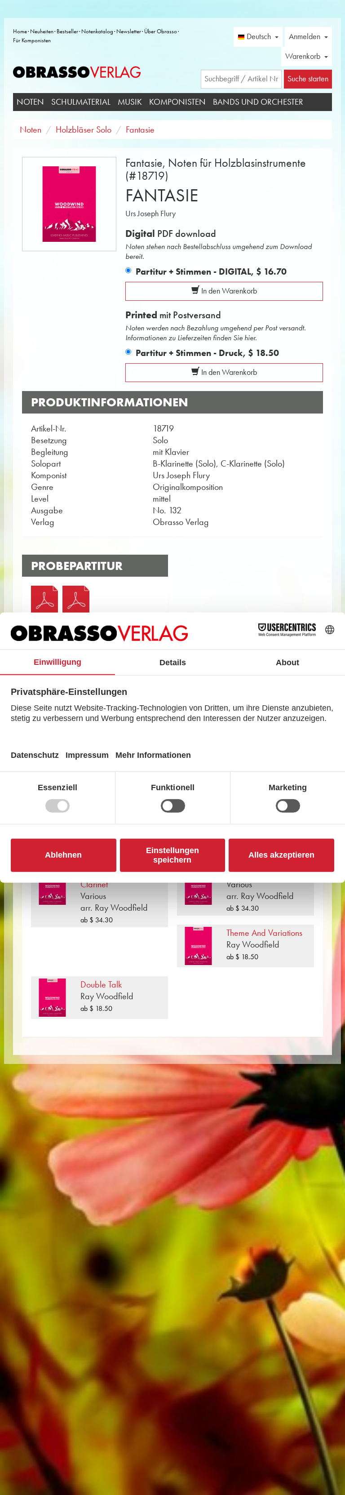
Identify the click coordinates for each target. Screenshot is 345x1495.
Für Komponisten (32, 40)
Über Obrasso (160, 31)
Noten (30, 102)
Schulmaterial (81, 102)
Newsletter (128, 31)
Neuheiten (41, 31)
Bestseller (67, 31)
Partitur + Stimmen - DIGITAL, (211, 271)
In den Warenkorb (228, 291)
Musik (130, 102)
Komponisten (177, 102)
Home (20, 31)
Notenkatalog (97, 31)
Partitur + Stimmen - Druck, (207, 352)
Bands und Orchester (258, 102)
